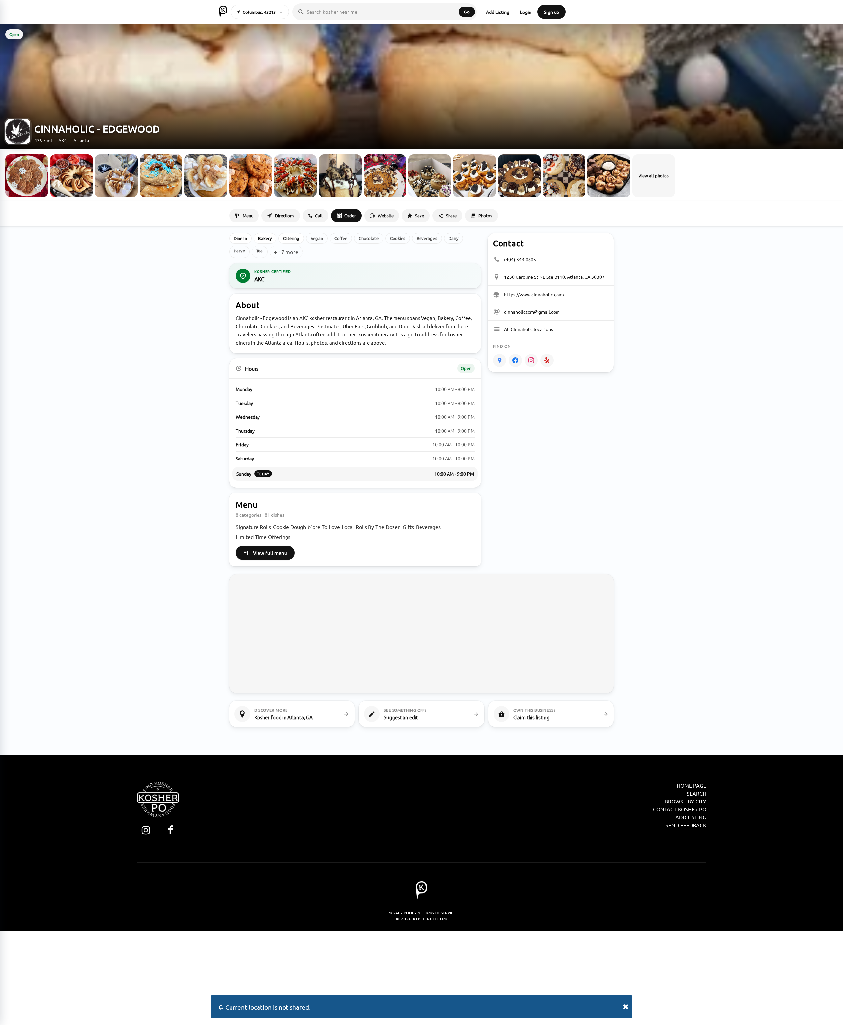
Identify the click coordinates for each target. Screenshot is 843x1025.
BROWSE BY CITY (685, 801)
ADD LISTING (690, 817)
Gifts (408, 526)
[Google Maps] (499, 360)
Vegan (317, 238)
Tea (259, 250)
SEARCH (696, 793)
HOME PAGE (691, 785)
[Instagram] (531, 360)
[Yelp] (547, 360)
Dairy (453, 238)
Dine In (240, 238)
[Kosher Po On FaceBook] (170, 830)
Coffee (340, 238)
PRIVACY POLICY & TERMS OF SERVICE (421, 912)
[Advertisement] (421, 977)
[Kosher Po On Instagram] (146, 830)
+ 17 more (286, 252)
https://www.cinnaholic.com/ (534, 294)
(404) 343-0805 (520, 259)
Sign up (551, 12)
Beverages (427, 238)
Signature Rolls (253, 526)
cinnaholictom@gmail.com (532, 312)
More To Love (324, 526)
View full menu (270, 553)
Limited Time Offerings (263, 536)
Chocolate (369, 238)
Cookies (397, 238)
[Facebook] (515, 360)
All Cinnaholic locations (528, 329)
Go (467, 11)
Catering (291, 238)
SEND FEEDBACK (686, 825)
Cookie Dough (289, 526)
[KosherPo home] (223, 12)
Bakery (264, 238)
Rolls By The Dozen (378, 526)
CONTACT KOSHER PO (679, 809)
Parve (239, 250)
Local (348, 526)
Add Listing (497, 12)
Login (525, 12)
